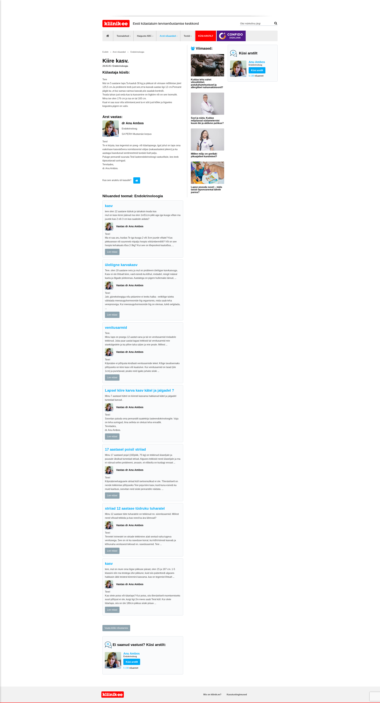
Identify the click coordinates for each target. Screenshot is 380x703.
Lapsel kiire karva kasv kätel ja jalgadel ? (139, 390)
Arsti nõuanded (168, 36)
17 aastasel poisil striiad (125, 449)
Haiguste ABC (144, 36)
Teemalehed (123, 36)
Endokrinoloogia (137, 52)
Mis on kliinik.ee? (212, 694)
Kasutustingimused (237, 694)
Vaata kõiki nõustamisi (116, 628)
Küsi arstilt (205, 36)
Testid (187, 36)
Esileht (105, 52)
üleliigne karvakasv (121, 265)
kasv (109, 206)
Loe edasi (112, 252)
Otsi (276, 23)
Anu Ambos (257, 63)
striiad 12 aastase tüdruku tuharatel (135, 508)
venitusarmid (116, 327)
